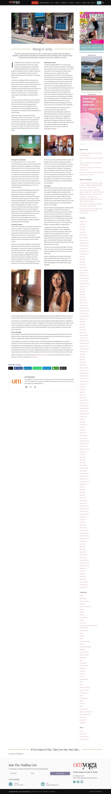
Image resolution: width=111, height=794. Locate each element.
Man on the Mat (84, 652)
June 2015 (82, 544)
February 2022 (84, 368)
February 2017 (84, 500)
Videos (81, 701)
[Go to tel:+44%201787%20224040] (23, 784)
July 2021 (82, 387)
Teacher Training (85, 687)
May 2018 (82, 460)
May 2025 (82, 262)
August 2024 (83, 286)
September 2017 (84, 481)
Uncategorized (84, 698)
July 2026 (82, 224)
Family (81, 633)
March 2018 (83, 465)
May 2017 (82, 492)
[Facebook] (26, 387)
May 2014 (82, 574)
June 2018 (82, 457)
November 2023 (84, 311)
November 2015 (84, 536)
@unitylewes (34, 357)
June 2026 (82, 227)
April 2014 (82, 576)
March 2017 (83, 498)
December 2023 (84, 308)
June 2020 (82, 422)
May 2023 (82, 327)
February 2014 (84, 582)
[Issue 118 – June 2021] (92, 28)
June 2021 (82, 389)
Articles (82, 609)
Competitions (83, 617)
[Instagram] (30, 387)
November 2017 (84, 476)
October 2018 (83, 446)
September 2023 (84, 316)
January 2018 (83, 471)
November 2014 (84, 563)
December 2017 (84, 473)
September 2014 (84, 565)
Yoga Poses (83, 717)
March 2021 (83, 397)
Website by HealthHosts (95, 791)
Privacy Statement (43, 791)
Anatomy (82, 604)
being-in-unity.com (41, 355)
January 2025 (83, 273)
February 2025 (84, 270)
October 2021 (83, 378)
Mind (81, 660)
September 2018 (84, 449)
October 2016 (83, 511)
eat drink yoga (84, 630)
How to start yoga (85, 641)
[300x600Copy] (91, 118)
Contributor (83, 623)
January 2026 (83, 240)
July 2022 (82, 354)
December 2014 (84, 560)
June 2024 (82, 292)
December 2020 (84, 406)
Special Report (84, 679)
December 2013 (84, 584)
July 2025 (82, 256)
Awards (82, 612)
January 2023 (83, 338)
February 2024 (84, 303)
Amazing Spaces (84, 601)
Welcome (82, 703)
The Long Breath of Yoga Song (88, 204)
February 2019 (84, 435)
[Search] (103, 3)
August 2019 (83, 424)
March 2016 (83, 528)
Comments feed (84, 736)
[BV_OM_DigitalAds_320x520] (91, 73)
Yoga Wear (83, 722)
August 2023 (83, 319)
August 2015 (83, 541)
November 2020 (84, 408)
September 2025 (84, 251)
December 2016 (84, 506)
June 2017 (82, 490)
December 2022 (84, 340)
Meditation (83, 657)
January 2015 (83, 557)
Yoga (81, 706)
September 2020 (84, 414)
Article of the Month (85, 606)
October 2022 (83, 346)
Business (82, 615)
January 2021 (83, 403)
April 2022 (82, 362)
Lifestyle (82, 644)
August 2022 (83, 351)
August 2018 (83, 452)
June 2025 (82, 259)
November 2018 (84, 443)
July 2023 (82, 321)
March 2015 (83, 552)
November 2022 (84, 343)
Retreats (82, 676)
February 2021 (84, 400)
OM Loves (82, 671)
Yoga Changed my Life (86, 712)
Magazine (82, 649)
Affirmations (83, 598)
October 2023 (83, 313)
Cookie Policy (34, 791)
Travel (81, 695)
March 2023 (83, 332)
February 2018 (84, 468)
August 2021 (83, 384)
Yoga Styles (83, 720)
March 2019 (83, 433)
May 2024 (82, 294)
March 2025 (83, 267)
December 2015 (84, 533)
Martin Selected (84, 655)
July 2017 (82, 487)
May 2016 (82, 522)
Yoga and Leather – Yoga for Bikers (91, 194)
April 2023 (82, 330)
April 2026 (82, 232)
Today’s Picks (83, 693)
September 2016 (84, 514)
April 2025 (82, 265)
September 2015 (84, 538)
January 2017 (83, 503)
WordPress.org (84, 739)
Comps (82, 620)
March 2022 (83, 365)
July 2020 (82, 419)
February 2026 (84, 237)
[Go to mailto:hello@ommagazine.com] (55, 784)
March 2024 (83, 300)
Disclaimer (52, 791)
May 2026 (82, 229)
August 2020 (83, 416)
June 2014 (82, 571)
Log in (81, 731)
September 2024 (84, 284)
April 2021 (82, 395)
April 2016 (82, 525)
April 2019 (82, 430)
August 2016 (83, 517)
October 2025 (83, 248)
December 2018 (84, 441)
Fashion (82, 636)
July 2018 (82, 454)
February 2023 (84, 335)
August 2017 (83, 484)
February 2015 (84, 555)
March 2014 (83, 579)
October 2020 (83, 411)
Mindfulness (83, 663)
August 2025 (83, 254)
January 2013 (83, 587)
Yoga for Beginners (85, 714)
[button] (60, 773)
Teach (81, 684)
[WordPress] (35, 387)
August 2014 (83, 568)
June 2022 (82, 357)
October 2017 (83, 479)
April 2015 (82, 549)
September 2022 (84, 349)
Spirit (81, 682)
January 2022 (83, 370)
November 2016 (84, 509)
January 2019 (83, 438)
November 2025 (84, 246)
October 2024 (83, 281)
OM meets (82, 674)
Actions (82, 596)
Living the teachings (85, 647)
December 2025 (84, 243)
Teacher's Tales (84, 690)
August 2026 (83, 221)
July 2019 (82, 427)
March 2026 (83, 235)
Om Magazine (29, 377)
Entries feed (83, 734)
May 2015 (82, 546)
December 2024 (84, 275)
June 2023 (82, 324)
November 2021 (84, 376)
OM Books (83, 668)
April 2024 (82, 297)
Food (81, 638)
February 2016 (84, 530)
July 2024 (82, 289)
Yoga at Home (84, 709)
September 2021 (84, 381)
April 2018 (82, 462)
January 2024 (83, 305)
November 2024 (84, 278)
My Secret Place (84, 666)
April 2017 (82, 495)
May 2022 (82, 359)
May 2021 (82, 392)
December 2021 (84, 373)
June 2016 (82, 519)
